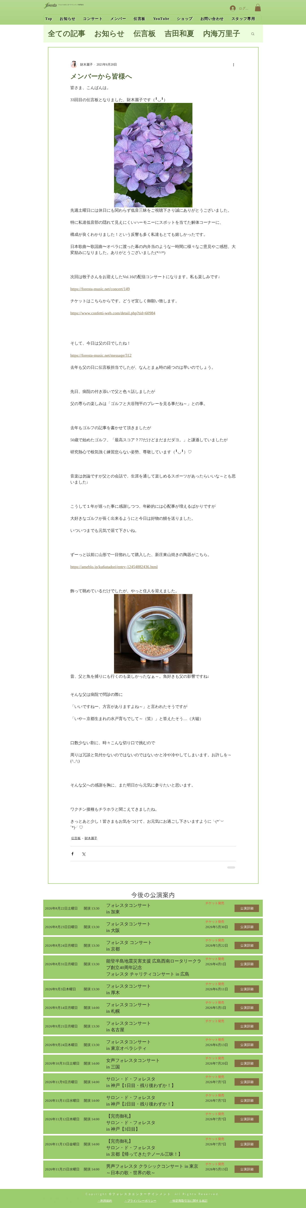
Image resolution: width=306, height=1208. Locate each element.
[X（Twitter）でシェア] (83, 854)
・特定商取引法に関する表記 (188, 1200)
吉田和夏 (179, 34)
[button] (258, 7)
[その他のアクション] (233, 64)
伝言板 (145, 34)
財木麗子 (91, 838)
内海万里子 (221, 34)
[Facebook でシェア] (72, 854)
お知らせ (109, 34)
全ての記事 (66, 34)
